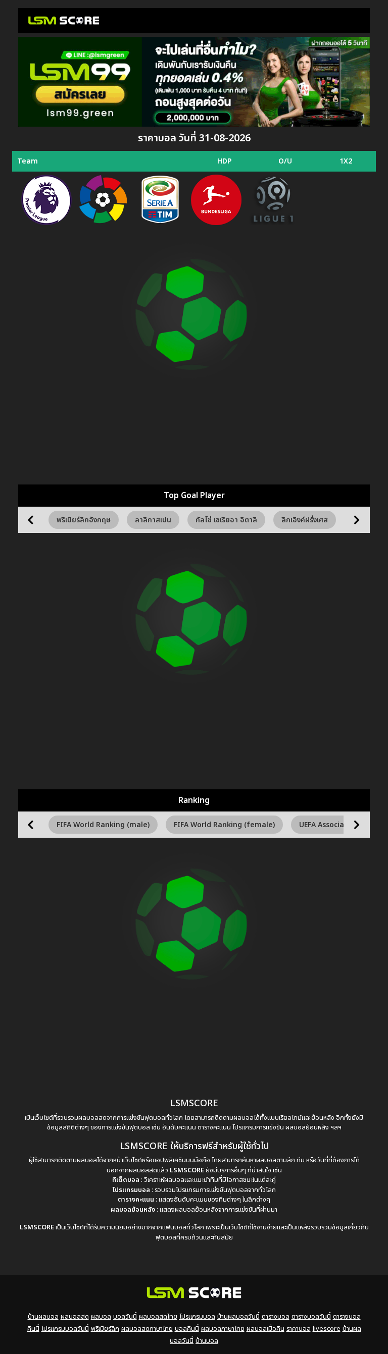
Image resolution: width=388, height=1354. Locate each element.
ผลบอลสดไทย (158, 1317)
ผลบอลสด (75, 1317)
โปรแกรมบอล (197, 1317)
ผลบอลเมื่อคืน (265, 1329)
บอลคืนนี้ (187, 1329)
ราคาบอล (298, 1329)
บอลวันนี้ (125, 1317)
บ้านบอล (207, 1341)
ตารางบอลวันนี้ (311, 1317)
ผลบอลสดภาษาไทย (147, 1329)
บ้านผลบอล (43, 1317)
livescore (327, 1329)
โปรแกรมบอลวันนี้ (65, 1329)
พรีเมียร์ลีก (105, 1329)
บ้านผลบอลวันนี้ (238, 1317)
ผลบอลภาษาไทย (223, 1329)
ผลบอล (101, 1317)
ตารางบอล (275, 1317)
